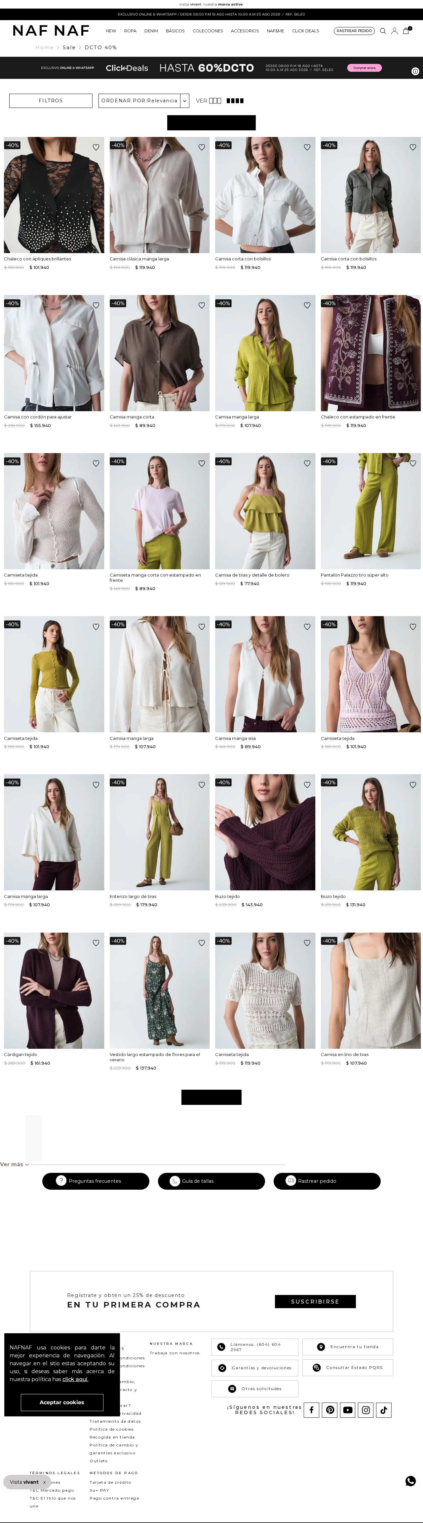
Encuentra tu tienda (354, 1346)
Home (44, 47)
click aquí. (75, 1379)
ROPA (130, 30)
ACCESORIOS (245, 30)
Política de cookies (112, 1429)
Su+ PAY (99, 1490)
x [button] (44, 1482)
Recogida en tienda (112, 1437)
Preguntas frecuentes (95, 1181)
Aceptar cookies (62, 1402)
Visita (25, 1482)
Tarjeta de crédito (111, 1482)
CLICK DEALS (305, 30)
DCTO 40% (101, 47)
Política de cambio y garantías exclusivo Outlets (114, 1452)
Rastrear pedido (317, 1181)
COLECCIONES (208, 30)
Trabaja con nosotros (175, 1352)
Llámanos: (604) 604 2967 (256, 1347)
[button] (354, 31)
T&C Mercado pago (52, 1490)
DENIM (151, 30)
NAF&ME (275, 30)
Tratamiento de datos (115, 1421)
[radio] (216, 100)
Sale (69, 47)
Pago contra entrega (114, 1498)
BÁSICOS (175, 30)
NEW (111, 30)
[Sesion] (394, 31)
